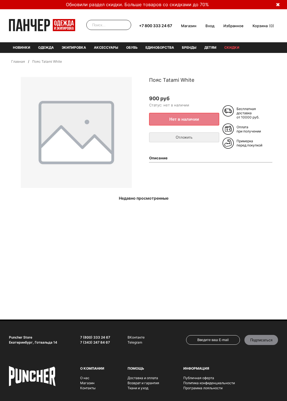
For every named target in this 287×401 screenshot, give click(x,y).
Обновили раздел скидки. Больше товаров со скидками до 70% (137, 4)
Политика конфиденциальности (209, 383)
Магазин (188, 26)
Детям (210, 47)
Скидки (231, 47)
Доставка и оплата (143, 378)
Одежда (46, 47)
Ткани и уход (138, 388)
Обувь (132, 47)
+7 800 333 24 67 (155, 25)
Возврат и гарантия (143, 383)
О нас (84, 378)
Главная (18, 61)
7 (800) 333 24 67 (95, 337)
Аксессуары (106, 47)
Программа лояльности (203, 388)
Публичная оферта (198, 378)
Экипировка (74, 47)
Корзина (260, 26)
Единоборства (159, 47)
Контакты (88, 388)
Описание (158, 158)
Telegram (135, 342)
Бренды (189, 47)
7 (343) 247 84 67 (95, 342)
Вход (209, 26)
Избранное (233, 26)
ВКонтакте (136, 337)
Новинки (21, 47)
